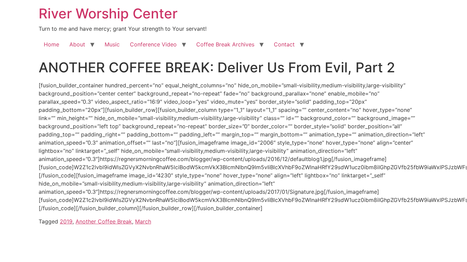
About (77, 44)
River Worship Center (108, 13)
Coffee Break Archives (225, 44)
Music (112, 44)
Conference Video (153, 44)
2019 (66, 221)
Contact (284, 44)
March (143, 221)
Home (51, 44)
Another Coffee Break (104, 221)
